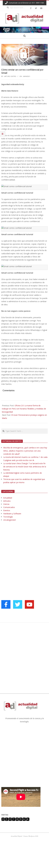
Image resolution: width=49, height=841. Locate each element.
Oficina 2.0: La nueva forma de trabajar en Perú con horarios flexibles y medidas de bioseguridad (24, 408)
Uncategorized (9, 520)
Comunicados (9, 507)
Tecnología (8, 516)
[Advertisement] (21, 550)
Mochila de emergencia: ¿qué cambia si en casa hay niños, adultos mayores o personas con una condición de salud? (25, 450)
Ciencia (6, 504)
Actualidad (7, 498)
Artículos (7, 501)
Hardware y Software (12, 513)
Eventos (6, 510)
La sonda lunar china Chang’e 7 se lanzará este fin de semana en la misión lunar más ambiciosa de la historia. (24, 466)
